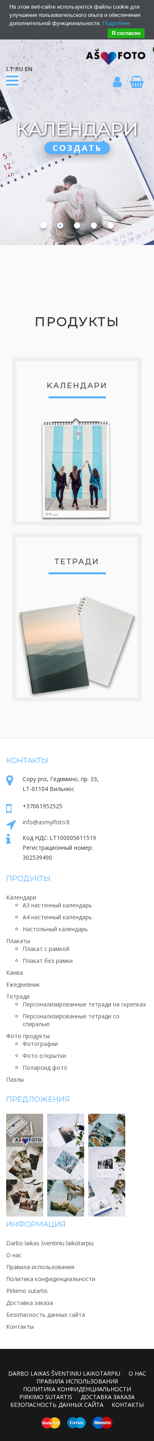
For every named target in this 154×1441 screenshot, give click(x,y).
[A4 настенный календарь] (106, 1161)
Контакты (20, 1326)
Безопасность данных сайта (45, 1314)
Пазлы (15, 1079)
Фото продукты (28, 1036)
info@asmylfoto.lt (46, 822)
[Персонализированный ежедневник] (65, 1128)
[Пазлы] (24, 1128)
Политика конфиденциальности (50, 1279)
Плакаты (18, 941)
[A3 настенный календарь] (65, 1161)
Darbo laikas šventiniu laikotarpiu (50, 1243)
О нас (14, 1255)
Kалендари (77, 385)
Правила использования (40, 1267)
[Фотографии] (24, 1161)
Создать (77, 147)
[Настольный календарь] (106, 1193)
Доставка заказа (29, 1303)
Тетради (77, 561)
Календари (21, 897)
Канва (14, 972)
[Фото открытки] (24, 1193)
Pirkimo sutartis (27, 1291)
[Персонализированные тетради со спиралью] (106, 1128)
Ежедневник (23, 984)
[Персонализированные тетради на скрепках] (65, 1193)
